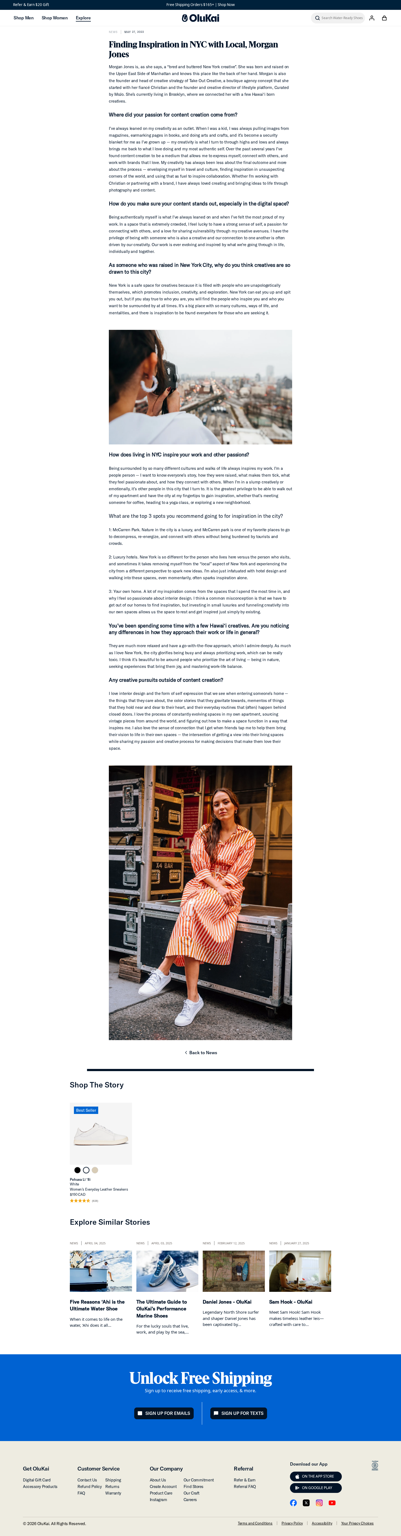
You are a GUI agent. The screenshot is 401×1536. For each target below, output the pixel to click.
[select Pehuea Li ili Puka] (95, 1170)
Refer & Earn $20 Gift (31, 4)
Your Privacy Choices (357, 1523)
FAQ (81, 1493)
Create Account (163, 1486)
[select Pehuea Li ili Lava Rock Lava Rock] (77, 1170)
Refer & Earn (245, 1480)
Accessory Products (40, 1486)
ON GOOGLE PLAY (317, 1487)
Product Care (161, 1493)
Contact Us (87, 1480)
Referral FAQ (245, 1486)
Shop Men (24, 17)
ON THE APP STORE (318, 1476)
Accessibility (322, 1523)
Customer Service (98, 1468)
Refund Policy (89, 1486)
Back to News (200, 1054)
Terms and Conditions (255, 1523)
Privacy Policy (292, 1523)
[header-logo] (200, 18)
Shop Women (55, 17)
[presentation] (297, 1476)
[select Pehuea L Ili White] (86, 1170)
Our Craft (191, 1493)
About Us (158, 1480)
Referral (243, 1468)
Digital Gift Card (36, 1480)
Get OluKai (36, 1468)
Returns (112, 1486)
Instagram (158, 1499)
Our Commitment (199, 1480)
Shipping (113, 1480)
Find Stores (194, 1486)
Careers (190, 1499)
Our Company (166, 1468)
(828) (95, 1201)
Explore (83, 17)
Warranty (113, 1493)
